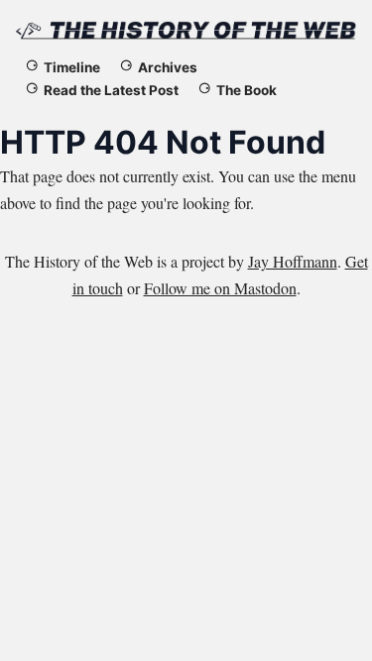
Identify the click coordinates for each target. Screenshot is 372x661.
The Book (246, 90)
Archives (167, 67)
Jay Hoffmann (292, 261)
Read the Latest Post (111, 90)
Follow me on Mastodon (220, 287)
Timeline (72, 67)
